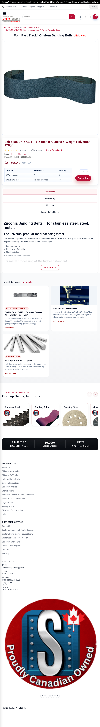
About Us (6, 467)
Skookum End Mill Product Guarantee (18, 495)
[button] (54, 150)
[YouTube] (52, 696)
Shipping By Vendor (10, 475)
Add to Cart (83, 178)
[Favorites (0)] (88, 16)
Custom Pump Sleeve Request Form (17, 534)
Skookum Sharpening (11, 542)
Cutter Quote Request (11, 546)
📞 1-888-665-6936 (9, 7)
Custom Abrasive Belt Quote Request (17, 530)
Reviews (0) (50, 198)
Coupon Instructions (10, 483)
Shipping (50, 205)
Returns (5, 550)
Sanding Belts (13, 27)
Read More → (10, 328)
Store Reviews (8, 491)
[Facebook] (42, 696)
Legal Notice (7, 502)
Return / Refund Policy (50, 212)
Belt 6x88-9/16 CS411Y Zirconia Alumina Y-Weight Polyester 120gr (33, 30)
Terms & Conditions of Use (13, 499)
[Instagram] (47, 696)
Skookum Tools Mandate (12, 510)
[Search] (72, 16)
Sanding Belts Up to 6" (30, 27)
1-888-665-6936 (8, 574)
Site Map (6, 553)
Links (4, 514)
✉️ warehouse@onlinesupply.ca (32, 7)
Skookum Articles (9, 487)
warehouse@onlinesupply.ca (13, 568)
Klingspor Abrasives (18, 154)
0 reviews (23, 150)
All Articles (28, 282)
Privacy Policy (8, 506)
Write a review (37, 150)
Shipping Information (11, 471)
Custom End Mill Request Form (15, 538)
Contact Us (53, 7)
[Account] (80, 17)
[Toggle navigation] (4, 13)
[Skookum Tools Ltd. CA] (11, 19)
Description (50, 192)
